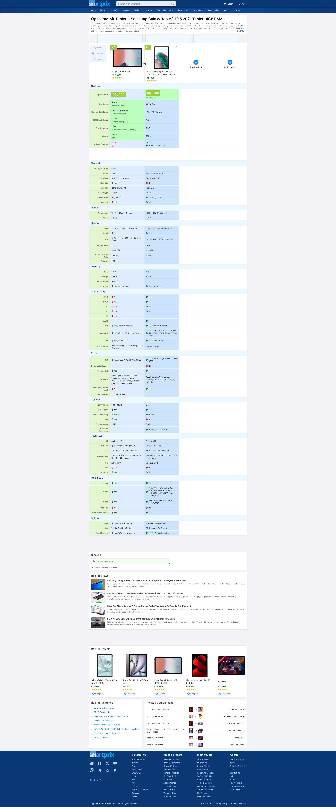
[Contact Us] (92, 763)
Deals (134, 796)
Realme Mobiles (170, 766)
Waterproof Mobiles (206, 786)
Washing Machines (140, 789)
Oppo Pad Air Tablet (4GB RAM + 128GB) (165, 681)
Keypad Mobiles (204, 796)
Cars (134, 766)
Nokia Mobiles (169, 796)
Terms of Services (238, 803)
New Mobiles (203, 769)
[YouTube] (115, 763)
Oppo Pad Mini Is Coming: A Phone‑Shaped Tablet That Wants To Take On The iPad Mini (149, 606)
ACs (133, 783)
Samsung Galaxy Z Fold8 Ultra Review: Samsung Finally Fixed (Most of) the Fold (145, 593)
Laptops (148, 10)
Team (232, 763)
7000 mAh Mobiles (205, 789)
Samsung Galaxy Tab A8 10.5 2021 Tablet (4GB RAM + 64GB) (161, 72)
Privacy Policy (221, 803)
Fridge (134, 786)
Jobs (232, 769)
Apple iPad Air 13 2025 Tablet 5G (136, 681)
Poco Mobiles (169, 789)
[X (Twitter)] (107, 763)
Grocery (135, 793)
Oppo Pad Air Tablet (121, 71)
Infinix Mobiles (169, 786)
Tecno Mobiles (169, 793)
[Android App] (115, 770)
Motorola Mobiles (171, 773)
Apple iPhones (169, 783)
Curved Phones (203, 766)
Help (232, 776)
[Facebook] (99, 763)
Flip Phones (202, 793)
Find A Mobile (236, 783)
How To (115, 10)
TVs (158, 10)
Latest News (235, 789)
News (93, 10)
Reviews (103, 10)
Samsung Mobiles (171, 759)
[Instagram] (92, 770)
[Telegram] (99, 770)
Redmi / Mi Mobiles (171, 763)
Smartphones (203, 759)
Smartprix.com (113, 803)
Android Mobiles (204, 783)
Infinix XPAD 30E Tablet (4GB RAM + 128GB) (104, 681)
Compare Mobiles (237, 786)
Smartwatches (138, 773)
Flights (237, 10)
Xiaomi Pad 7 (223, 682)
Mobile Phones (138, 759)
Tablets (137, 10)
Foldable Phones (204, 779)
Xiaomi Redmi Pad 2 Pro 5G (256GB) (198, 681)
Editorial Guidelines (238, 766)
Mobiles (126, 10)
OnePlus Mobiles (170, 776)
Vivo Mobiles (169, 769)
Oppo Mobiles (169, 779)
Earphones (136, 769)
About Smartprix (237, 759)
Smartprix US (95, 780)
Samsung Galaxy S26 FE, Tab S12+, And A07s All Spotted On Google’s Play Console (146, 580)
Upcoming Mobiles (205, 773)
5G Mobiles (202, 763)
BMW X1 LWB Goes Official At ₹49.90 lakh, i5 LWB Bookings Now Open (141, 619)
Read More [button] (241, 31)
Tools (232, 779)
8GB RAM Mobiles (205, 776)
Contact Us (235, 773)
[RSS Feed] (107, 770)
